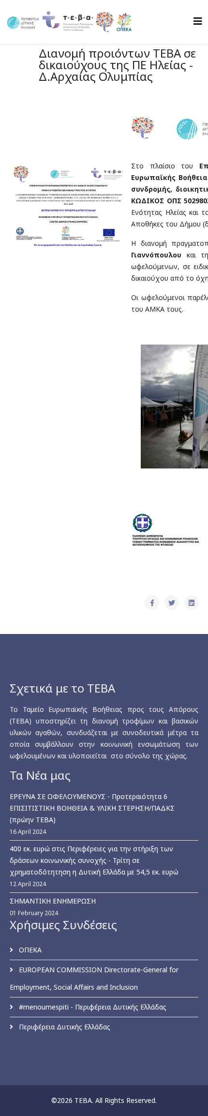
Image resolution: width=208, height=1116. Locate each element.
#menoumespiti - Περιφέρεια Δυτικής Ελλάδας (91, 1006)
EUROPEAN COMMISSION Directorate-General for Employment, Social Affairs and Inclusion (94, 978)
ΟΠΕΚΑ (29, 949)
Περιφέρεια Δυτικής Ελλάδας (63, 1026)
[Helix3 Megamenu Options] (197, 21)
